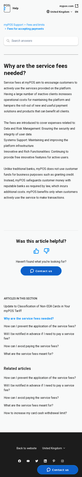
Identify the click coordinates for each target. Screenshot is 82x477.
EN (76, 11)
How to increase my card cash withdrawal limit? (35, 413)
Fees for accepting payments (25, 28)
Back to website (27, 448)
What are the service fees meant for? (28, 354)
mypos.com (66, 6)
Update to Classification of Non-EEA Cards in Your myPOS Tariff (37, 308)
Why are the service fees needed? (29, 318)
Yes (36, 251)
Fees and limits (36, 24)
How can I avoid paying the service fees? (31, 346)
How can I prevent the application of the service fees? (40, 326)
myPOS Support (13, 24)
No (46, 251)
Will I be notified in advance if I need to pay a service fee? (39, 336)
